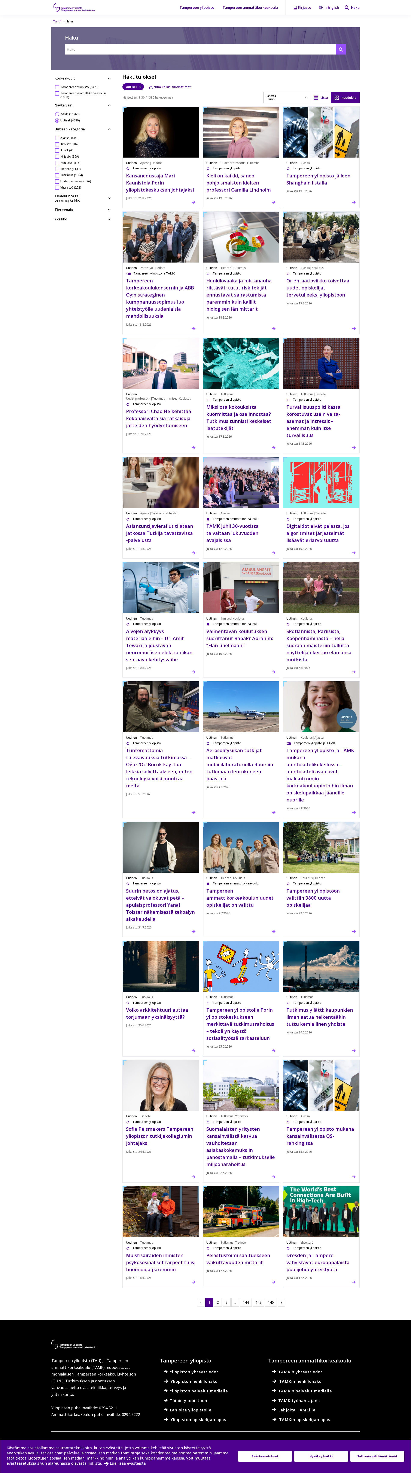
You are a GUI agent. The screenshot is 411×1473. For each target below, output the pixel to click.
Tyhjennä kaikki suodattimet (169, 87)
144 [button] (246, 1302)
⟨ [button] (200, 1302)
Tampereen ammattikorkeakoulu (250, 7)
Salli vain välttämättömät (377, 1456)
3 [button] (227, 1302)
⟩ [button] (281, 1302)
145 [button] (258, 1302)
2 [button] (218, 1302)
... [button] (235, 1302)
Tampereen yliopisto (197, 7)
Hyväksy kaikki (321, 1456)
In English (331, 7)
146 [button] (271, 1302)
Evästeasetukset (265, 1456)
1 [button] (209, 1302)
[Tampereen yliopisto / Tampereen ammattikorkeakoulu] (78, 7)
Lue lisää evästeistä (128, 1463)
